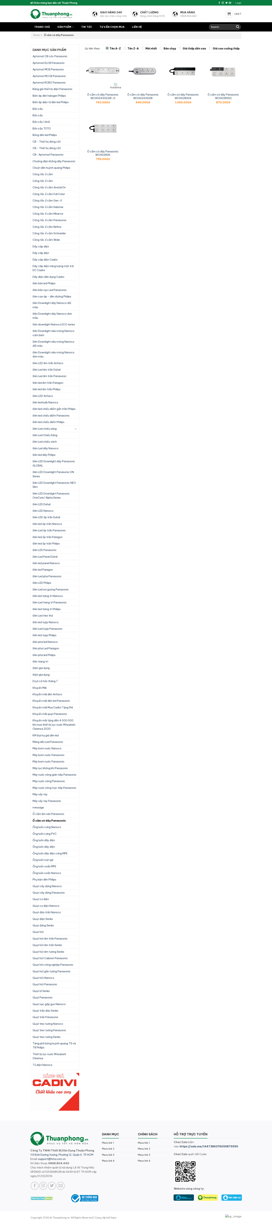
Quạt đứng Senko (43, 925)
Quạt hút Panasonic (45, 984)
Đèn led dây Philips (44, 455)
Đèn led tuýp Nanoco (46, 622)
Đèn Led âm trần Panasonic (50, 376)
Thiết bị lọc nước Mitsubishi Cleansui (49, 1056)
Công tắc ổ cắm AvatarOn (49, 187)
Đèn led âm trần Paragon (48, 382)
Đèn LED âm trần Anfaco (48, 363)
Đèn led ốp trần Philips (46, 543)
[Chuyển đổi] (75, 429)
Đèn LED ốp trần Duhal (46, 517)
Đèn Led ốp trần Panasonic (49, 530)
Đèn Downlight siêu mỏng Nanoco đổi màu (53, 343)
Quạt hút (38, 932)
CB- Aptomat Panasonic (48, 154)
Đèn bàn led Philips (44, 283)
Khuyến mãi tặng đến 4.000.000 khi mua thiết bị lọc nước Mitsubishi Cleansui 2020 (54, 724)
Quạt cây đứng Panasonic (49, 892)
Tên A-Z (115, 48)
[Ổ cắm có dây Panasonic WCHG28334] (183, 72)
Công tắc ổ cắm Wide (46, 240)
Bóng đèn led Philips (45, 135)
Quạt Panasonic (43, 997)
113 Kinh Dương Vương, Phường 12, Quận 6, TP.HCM (61, 1154)
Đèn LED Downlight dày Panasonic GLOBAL (54, 463)
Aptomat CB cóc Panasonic (50, 56)
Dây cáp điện (41, 246)
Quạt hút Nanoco (43, 978)
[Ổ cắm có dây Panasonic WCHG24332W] (143, 72)
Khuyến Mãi (40, 688)
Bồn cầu (38, 109)
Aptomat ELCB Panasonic (49, 63)
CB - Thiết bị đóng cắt (47, 141)
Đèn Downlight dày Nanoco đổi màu (52, 305)
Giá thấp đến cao (194, 48)
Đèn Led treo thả (43, 615)
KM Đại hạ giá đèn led (46, 735)
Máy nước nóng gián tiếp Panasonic (55, 774)
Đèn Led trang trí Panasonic (50, 602)
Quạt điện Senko (43, 919)
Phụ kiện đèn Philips (44, 879)
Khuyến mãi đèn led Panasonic (51, 700)
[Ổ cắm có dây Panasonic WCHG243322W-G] (103, 72)
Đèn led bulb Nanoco (45, 402)
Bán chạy (170, 48)
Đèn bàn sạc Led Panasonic (50, 290)
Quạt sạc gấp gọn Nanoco (49, 1004)
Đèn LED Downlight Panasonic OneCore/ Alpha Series (51, 495)
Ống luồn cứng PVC (45, 833)
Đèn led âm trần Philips (47, 389)
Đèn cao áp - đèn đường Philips (52, 296)
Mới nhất (151, 48)
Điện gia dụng (41, 668)
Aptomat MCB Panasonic (48, 69)
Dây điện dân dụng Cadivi (48, 277)
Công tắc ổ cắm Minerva (48, 213)
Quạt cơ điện (41, 899)
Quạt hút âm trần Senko (47, 945)
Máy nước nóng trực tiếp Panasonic (54, 788)
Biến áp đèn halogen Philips (49, 95)
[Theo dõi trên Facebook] (219, 3)
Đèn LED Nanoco (43, 510)
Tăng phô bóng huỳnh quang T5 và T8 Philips (54, 1045)
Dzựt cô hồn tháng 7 (45, 681)
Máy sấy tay (40, 794)
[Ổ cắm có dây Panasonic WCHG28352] (223, 72)
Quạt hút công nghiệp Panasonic (53, 964)
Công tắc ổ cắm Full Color (49, 194)
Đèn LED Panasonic (45, 550)
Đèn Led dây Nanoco (45, 448)
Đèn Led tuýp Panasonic (48, 628)
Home (36, 35)
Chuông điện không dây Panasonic (54, 161)
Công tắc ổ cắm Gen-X (47, 200)
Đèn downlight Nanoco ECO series (54, 324)
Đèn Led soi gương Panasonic (51, 589)
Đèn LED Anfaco (43, 396)
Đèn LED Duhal (42, 504)
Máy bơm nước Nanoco (47, 748)
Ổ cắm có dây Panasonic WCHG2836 (103, 153)
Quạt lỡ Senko (41, 991)
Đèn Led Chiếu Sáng (45, 435)
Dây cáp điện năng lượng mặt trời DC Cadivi (53, 268)
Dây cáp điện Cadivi (45, 259)
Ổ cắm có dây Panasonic (49, 820)
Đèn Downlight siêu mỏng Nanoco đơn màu (53, 354)
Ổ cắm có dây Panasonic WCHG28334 (183, 96)
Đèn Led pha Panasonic (47, 576)
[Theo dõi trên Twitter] (226, 3)
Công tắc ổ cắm (43, 174)
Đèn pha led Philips (44, 655)
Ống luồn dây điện (44, 840)
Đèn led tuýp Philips (44, 635)
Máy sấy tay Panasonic (47, 801)
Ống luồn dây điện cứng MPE (50, 853)
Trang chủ (42, 26)
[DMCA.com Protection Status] (41, 1198)
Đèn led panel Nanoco (46, 563)
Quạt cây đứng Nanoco (47, 886)
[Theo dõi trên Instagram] (223, 3)
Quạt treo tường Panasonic (49, 1030)
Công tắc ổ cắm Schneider (49, 233)
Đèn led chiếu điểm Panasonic (51, 415)
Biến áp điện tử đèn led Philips (51, 102)
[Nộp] (237, 27)
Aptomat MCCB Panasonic (49, 76)
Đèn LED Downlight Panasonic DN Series (53, 474)
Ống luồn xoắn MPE (44, 866)
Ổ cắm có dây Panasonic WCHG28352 (223, 96)
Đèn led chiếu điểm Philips (48, 422)
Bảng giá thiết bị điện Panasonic (53, 89)
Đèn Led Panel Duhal (45, 556)
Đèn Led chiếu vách (45, 441)
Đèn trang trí (40, 661)
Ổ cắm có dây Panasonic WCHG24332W (143, 96)
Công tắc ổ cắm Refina (47, 227)
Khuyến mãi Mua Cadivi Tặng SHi (53, 707)
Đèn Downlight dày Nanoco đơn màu (52, 315)
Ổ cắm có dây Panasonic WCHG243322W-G (103, 96)
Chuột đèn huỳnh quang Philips (51, 167)
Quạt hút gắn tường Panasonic (52, 971)
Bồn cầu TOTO (42, 128)
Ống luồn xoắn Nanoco (47, 873)
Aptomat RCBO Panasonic (49, 82)
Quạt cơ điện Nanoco (46, 906)
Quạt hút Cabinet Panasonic (50, 958)
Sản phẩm (64, 26)
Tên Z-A (133, 48)
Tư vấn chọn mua (112, 26)
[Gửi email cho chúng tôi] (230, 3)
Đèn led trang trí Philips (47, 609)
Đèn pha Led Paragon (46, 648)
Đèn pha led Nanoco (45, 642)
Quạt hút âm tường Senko (48, 951)
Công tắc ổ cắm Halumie (48, 207)
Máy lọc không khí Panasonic (50, 768)
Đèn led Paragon (43, 569)
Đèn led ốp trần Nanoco (47, 524)
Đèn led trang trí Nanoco (48, 596)
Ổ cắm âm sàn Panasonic (48, 814)
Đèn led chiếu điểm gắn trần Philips (54, 409)
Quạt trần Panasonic (45, 1017)
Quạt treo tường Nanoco (48, 1023)
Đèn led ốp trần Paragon (48, 537)
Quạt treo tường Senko (47, 1037)
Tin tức (86, 26)
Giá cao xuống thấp (226, 48)
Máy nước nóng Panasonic (49, 781)
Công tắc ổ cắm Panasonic (50, 220)
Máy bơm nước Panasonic (49, 755)
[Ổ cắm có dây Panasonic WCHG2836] (103, 128)
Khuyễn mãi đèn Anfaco (47, 694)
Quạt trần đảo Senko (45, 1010)
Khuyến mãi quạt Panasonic (50, 714)
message (38, 807)
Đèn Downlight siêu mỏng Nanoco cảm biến (53, 333)
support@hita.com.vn (52, 1159)
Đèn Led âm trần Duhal (47, 369)
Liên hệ (137, 26)
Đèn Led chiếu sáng (45, 428)
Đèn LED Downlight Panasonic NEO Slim (54, 485)
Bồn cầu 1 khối (41, 122)
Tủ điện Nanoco (42, 1065)
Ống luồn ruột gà (43, 860)
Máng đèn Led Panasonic (48, 742)
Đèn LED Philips (42, 583)
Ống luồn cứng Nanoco (47, 827)
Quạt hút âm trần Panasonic (50, 938)
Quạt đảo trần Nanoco (47, 912)
